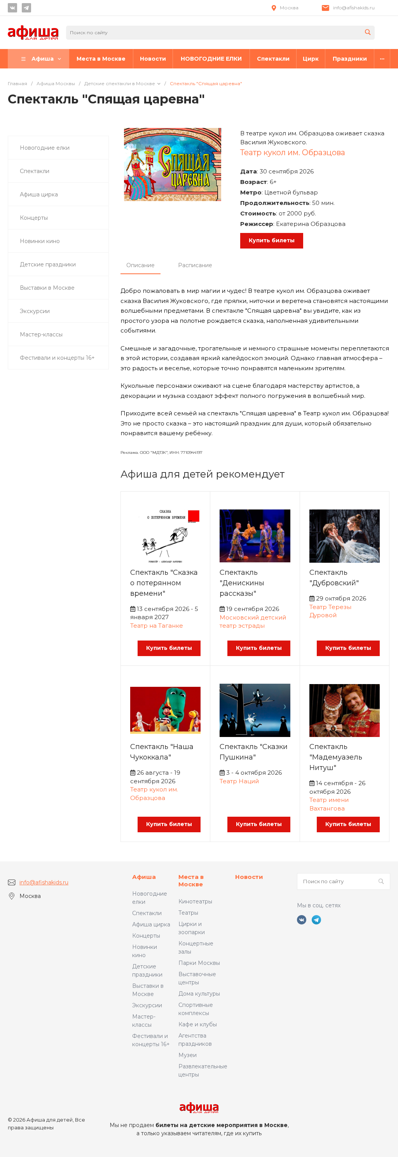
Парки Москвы (199, 962)
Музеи (187, 1055)
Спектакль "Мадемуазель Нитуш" (335, 757)
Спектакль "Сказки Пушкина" (254, 751)
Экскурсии (147, 1005)
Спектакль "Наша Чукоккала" (162, 751)
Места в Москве (191, 880)
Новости (249, 876)
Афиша (144, 876)
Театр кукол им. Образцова (292, 152)
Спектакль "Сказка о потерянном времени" (164, 583)
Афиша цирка (151, 924)
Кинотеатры (195, 901)
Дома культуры (199, 993)
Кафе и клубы (197, 1024)
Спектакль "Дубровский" (334, 577)
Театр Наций (239, 781)
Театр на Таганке (156, 625)
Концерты (146, 935)
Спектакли (147, 913)
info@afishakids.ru (354, 8)
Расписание (195, 265)
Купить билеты (272, 240)
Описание (140, 265)
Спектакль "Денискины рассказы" (242, 583)
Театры (188, 912)
